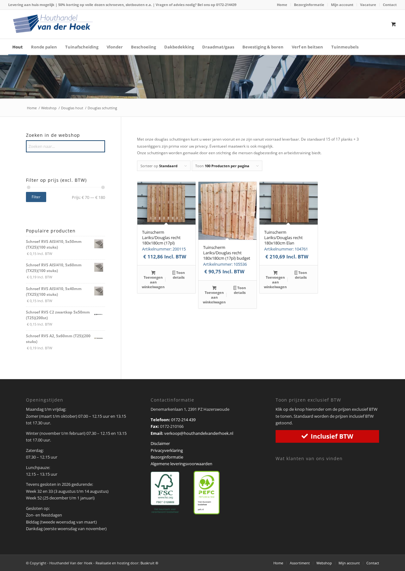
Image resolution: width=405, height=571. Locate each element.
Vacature (368, 4)
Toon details (179, 275)
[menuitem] (282, 4)
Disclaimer (160, 443)
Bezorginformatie (309, 4)
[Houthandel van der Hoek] (53, 24)
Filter (36, 197)
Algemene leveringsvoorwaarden (181, 463)
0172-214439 (226, 4)
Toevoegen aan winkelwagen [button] (153, 282)
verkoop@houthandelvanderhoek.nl (198, 433)
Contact (390, 4)
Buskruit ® (149, 563)
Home (282, 4)
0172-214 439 (183, 419)
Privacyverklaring (167, 450)
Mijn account (342, 4)
